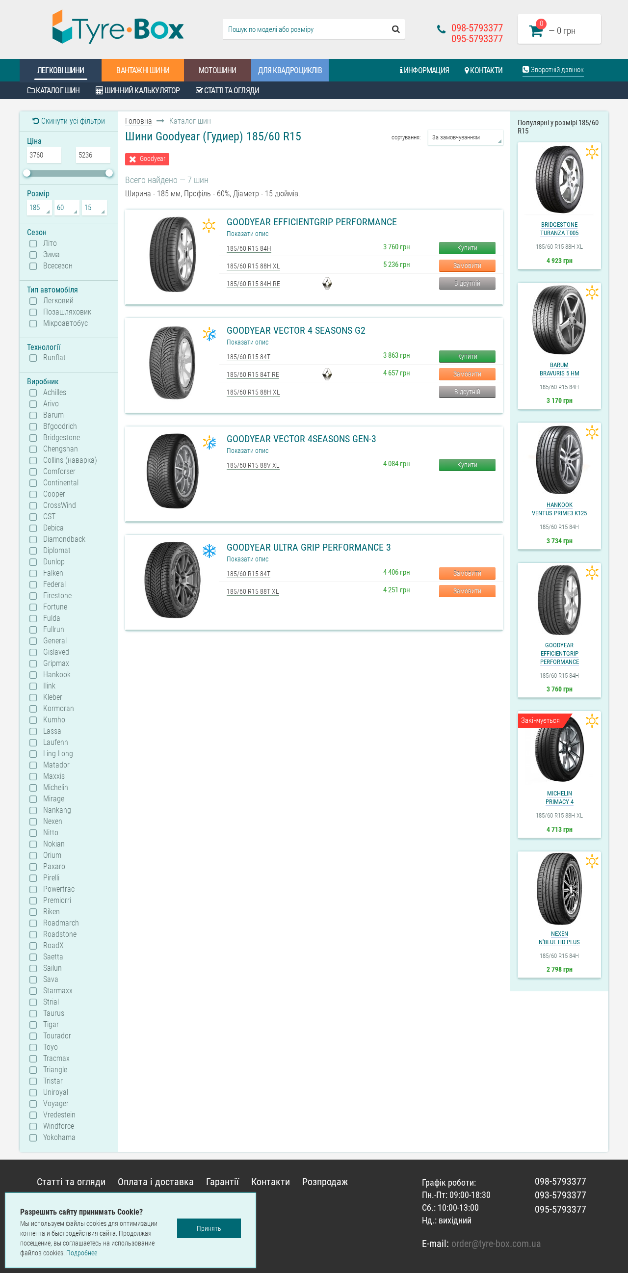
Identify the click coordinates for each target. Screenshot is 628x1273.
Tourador (57, 1036)
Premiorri (57, 900)
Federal (54, 584)
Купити (467, 248)
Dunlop (54, 561)
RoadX (53, 945)
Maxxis (54, 776)
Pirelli (51, 878)
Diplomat (57, 550)
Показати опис (247, 234)
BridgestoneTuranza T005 (559, 229)
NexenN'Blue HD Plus (559, 938)
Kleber (52, 697)
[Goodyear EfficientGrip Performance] (559, 600)
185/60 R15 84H (249, 248)
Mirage (53, 799)
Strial (51, 1002)
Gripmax (56, 663)
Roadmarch (61, 923)
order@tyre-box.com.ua (496, 1243)
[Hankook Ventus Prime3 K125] (559, 460)
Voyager (56, 1103)
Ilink (49, 686)
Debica (53, 528)
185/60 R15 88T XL (253, 591)
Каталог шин (56, 90)
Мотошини (217, 70)
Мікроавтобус (65, 323)
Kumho (54, 720)
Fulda (51, 618)
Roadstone (60, 934)
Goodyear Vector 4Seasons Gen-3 (301, 439)
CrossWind (59, 505)
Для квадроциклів (290, 70)
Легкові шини (60, 70)
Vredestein (59, 1115)
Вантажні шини (142, 70)
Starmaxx (58, 990)
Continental (60, 482)
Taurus (53, 1013)
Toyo (50, 1047)
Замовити (467, 265)
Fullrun (53, 629)
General (55, 640)
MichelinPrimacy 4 (560, 797)
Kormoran (58, 708)
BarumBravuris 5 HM (559, 369)
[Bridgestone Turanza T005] (559, 179)
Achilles (54, 392)
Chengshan (60, 449)
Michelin (55, 787)
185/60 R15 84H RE (253, 284)
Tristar (53, 1081)
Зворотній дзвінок (556, 69)
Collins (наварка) (70, 460)
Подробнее (81, 1253)
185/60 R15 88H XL (253, 266)
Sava (50, 979)
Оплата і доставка (156, 1182)
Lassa (52, 731)
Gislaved (56, 652)
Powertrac (59, 889)
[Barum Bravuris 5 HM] (559, 320)
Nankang (57, 810)
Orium (52, 855)
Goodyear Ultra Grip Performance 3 (309, 547)
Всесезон (58, 266)
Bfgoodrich (60, 426)
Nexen (52, 821)
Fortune (55, 607)
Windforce (58, 1126)
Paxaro (54, 866)
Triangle (55, 1069)
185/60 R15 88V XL (253, 465)
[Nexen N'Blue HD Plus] (559, 889)
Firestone (57, 595)
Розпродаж (325, 1182)
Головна (138, 121)
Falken (53, 573)
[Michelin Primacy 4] (559, 748)
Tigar (51, 1024)
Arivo (51, 403)
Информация (425, 70)
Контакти (485, 70)
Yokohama (59, 1137)
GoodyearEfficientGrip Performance (559, 653)
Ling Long (58, 753)
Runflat (54, 357)
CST (49, 516)
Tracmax (56, 1058)
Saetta (53, 957)
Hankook (57, 674)
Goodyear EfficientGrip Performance (312, 222)
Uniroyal (55, 1092)
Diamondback (64, 539)
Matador (56, 765)
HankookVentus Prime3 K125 (559, 509)
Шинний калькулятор (141, 90)
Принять (209, 1228)
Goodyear (152, 158)
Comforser (59, 471)
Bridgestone (61, 437)
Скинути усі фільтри (72, 121)
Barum (53, 415)
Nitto (50, 832)
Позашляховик (67, 312)
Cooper (54, 494)
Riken (51, 911)
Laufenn (55, 742)
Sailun (52, 968)
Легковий (58, 300)
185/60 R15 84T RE (253, 374)
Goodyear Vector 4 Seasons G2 (296, 330)
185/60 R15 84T (248, 357)
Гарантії (222, 1182)
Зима (51, 254)
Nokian (54, 844)
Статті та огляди (231, 90)
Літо (50, 243)
